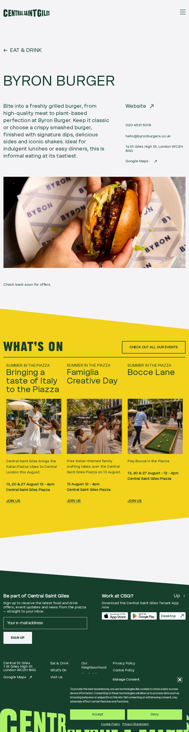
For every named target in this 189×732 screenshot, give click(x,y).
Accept (97, 714)
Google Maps (137, 161)
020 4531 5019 (138, 125)
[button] (179, 679)
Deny (155, 714)
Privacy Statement (135, 724)
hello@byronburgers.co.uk (148, 136)
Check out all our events (154, 347)
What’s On (58, 670)
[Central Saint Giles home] (26, 13)
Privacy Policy (124, 663)
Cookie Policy (110, 724)
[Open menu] (183, 12)
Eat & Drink (59, 663)
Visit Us (56, 677)
